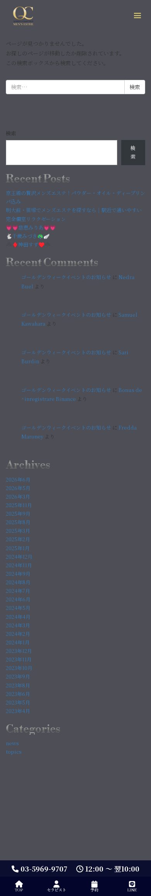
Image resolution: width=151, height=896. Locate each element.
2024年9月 (18, 573)
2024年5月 (18, 607)
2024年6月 (18, 599)
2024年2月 (18, 633)
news (12, 743)
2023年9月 (18, 676)
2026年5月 (18, 488)
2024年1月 (18, 642)
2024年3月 (18, 625)
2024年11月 (19, 565)
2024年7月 (18, 590)
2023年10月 (19, 668)
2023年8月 (18, 685)
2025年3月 (18, 530)
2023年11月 (19, 659)
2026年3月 (18, 496)
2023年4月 (18, 711)
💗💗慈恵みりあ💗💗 (31, 227)
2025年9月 (18, 513)
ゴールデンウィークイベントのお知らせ (66, 277)
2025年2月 (18, 539)
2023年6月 (18, 693)
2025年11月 (19, 505)
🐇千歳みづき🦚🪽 (28, 236)
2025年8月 (18, 522)
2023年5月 (18, 702)
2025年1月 (18, 548)
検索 (11, 133)
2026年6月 (18, 479)
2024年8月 (18, 582)
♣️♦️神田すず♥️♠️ (28, 244)
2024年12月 (19, 556)
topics (14, 751)
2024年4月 (18, 616)
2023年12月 (19, 650)
